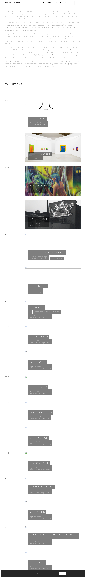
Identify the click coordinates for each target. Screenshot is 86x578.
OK (62, 573)
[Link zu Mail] (82, 3)
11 (58, 160)
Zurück (28, 114)
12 (59, 160)
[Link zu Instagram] (77, 3)
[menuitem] (47, 3)
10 (57, 160)
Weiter (77, 114)
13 (61, 160)
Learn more (70, 573)
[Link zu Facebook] (79, 3)
